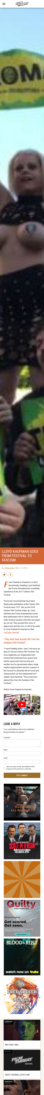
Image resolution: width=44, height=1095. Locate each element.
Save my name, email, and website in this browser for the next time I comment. (20, 768)
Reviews (8, 1023)
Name (6, 749)
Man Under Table (11, 1044)
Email (6, 758)
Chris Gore (9, 568)
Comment (7, 737)
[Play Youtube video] (22, 704)
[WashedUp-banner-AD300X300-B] (22, 784)
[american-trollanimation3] (22, 978)
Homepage (9, 1021)
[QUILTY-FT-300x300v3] (22, 900)
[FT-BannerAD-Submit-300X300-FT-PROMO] (22, 862)
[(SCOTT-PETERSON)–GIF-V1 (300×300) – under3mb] (22, 823)
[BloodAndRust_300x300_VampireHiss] (22, 939)
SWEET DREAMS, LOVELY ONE (17, 1075)
